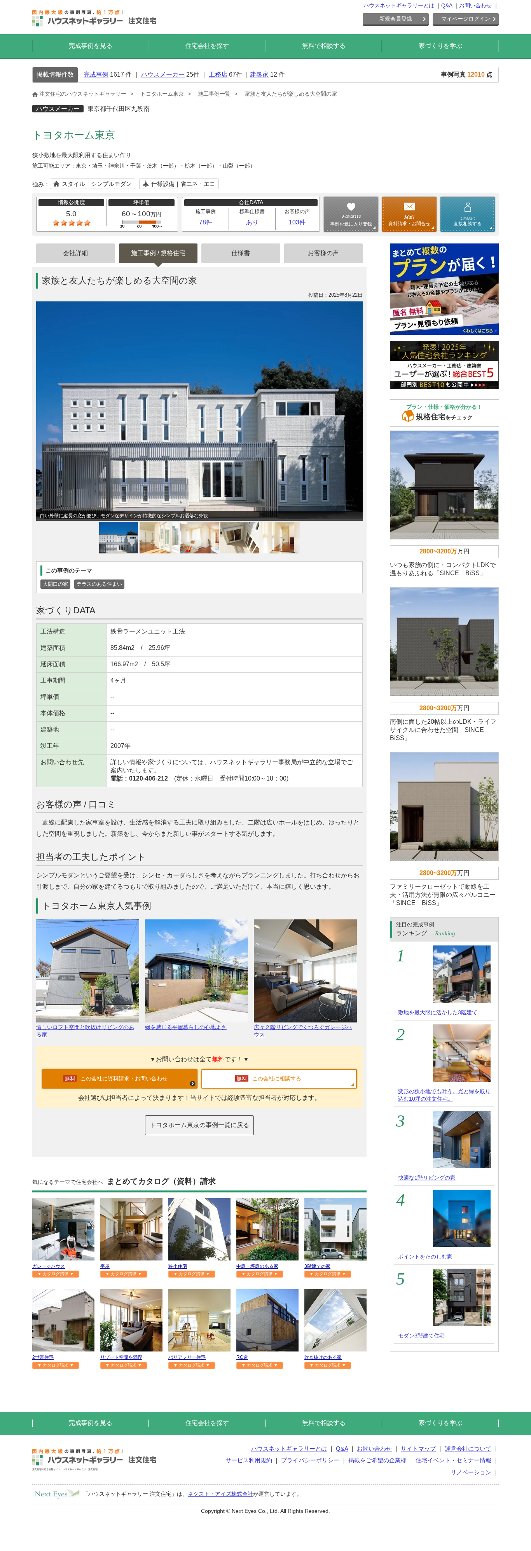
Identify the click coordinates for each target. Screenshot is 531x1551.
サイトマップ (418, 1448)
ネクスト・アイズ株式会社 (220, 1494)
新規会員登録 (395, 19)
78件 (205, 222)
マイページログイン (465, 19)
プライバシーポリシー (310, 1460)
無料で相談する (324, 45)
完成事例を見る (90, 45)
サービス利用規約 (248, 1460)
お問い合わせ (475, 5)
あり (252, 222)
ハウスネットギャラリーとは (398, 5)
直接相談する (468, 221)
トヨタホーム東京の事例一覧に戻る (199, 1125)
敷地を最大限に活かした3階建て (437, 1012)
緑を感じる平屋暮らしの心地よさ (186, 1027)
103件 (297, 222)
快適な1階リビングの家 (427, 1178)
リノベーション (471, 1472)
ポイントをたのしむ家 (425, 1256)
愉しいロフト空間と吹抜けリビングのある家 (85, 1031)
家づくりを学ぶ (440, 45)
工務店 (218, 74)
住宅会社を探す (207, 45)
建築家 (259, 74)
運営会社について (468, 1448)
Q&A (446, 5)
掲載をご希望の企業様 (377, 1460)
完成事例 (96, 74)
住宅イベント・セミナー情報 (453, 1460)
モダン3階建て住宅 (421, 1335)
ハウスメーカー (163, 74)
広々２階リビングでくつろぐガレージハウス (303, 1031)
